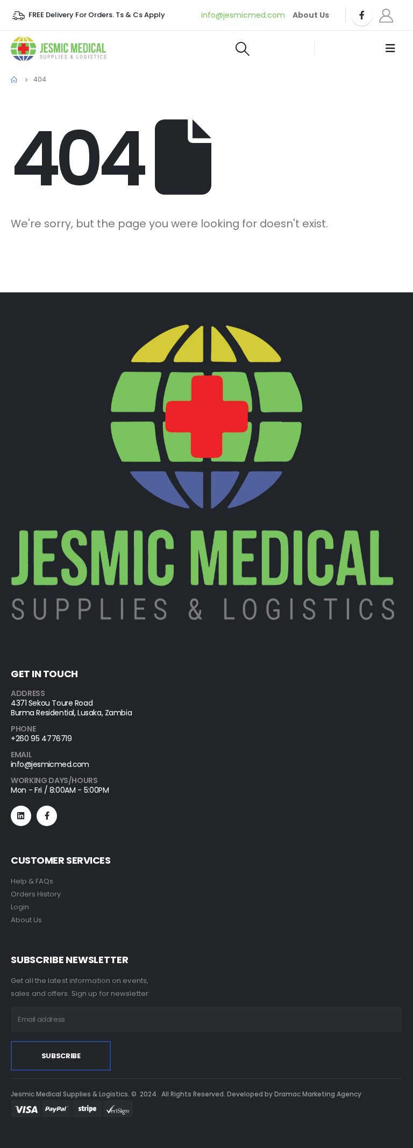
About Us (26, 920)
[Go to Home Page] (14, 80)
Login (20, 907)
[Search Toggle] (242, 49)
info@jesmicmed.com (243, 15)
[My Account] (386, 16)
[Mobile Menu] (390, 48)
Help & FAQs (32, 881)
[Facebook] (362, 15)
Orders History (36, 894)
